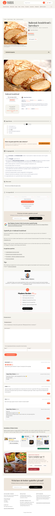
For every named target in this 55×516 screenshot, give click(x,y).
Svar (48, 380)
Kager (16, 6)
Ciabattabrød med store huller (12, 252)
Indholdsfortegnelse (10, 52)
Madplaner (37, 6)
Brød (19, 6)
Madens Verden (8, 3)
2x (28, 124)
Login (50, 2)
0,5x (25, 124)
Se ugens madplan (33, 469)
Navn (5, 348)
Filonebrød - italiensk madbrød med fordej (15, 256)
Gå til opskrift (32, 39)
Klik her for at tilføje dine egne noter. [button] (13, 185)
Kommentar (7, 328)
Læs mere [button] (24, 445)
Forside (5, 19)
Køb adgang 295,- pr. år (26, 201)
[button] (28, 33)
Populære (27, 6)
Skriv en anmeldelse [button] (14, 443)
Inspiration (32, 6)
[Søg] (51, 7)
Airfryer (22, 6)
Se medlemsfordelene (44, 143)
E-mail (29, 348)
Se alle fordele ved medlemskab (27, 204)
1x (26, 124)
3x (30, 124)
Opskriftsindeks (6, 6)
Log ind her (27, 207)
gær (12, 129)
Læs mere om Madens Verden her (9, 508)
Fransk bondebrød (10, 258)
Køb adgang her (27, 308)
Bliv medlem (43, 6)
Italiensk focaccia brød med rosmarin (14, 254)
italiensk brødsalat (12, 266)
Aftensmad (12, 6)
